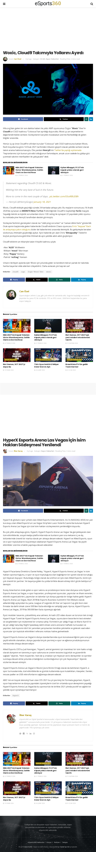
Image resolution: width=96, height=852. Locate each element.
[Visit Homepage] (48, 3)
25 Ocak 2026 (71, 370)
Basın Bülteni (10, 360)
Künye (49, 842)
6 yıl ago (29, 59)
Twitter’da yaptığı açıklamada (67, 150)
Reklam (57, 842)
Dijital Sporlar (65, 847)
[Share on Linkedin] (91, 119)
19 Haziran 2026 (72, 343)
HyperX (16, 695)
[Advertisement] (49, 28)
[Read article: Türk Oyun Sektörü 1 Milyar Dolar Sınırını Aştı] (48, 355)
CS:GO (42, 59)
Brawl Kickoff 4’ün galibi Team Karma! (77, 365)
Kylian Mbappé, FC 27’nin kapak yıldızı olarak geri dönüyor (72, 170)
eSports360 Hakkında (36, 842)
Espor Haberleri (52, 59)
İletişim (65, 842)
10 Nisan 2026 (9, 370)
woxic (48, 272)
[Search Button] (91, 3)
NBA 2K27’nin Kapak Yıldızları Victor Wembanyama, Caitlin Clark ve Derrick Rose (29, 170)
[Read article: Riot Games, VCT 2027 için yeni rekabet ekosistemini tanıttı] (79, 326)
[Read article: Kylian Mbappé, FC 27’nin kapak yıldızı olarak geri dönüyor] (53, 170)
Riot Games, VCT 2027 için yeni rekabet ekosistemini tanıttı (78, 337)
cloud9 (15, 272)
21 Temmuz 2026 (67, 175)
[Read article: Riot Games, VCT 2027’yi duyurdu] (16, 355)
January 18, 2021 (42, 201)
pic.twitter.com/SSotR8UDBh (63, 196)
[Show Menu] (4, 3)
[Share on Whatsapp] (86, 119)
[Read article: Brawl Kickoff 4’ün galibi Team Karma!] (79, 355)
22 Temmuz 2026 (22, 175)
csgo (23, 272)
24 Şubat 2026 (40, 370)
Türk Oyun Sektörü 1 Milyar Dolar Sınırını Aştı (46, 365)
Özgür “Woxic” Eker (36, 272)
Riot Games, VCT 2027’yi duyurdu (14, 365)
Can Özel (17, 59)
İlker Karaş (18, 451)
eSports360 (28, 847)
